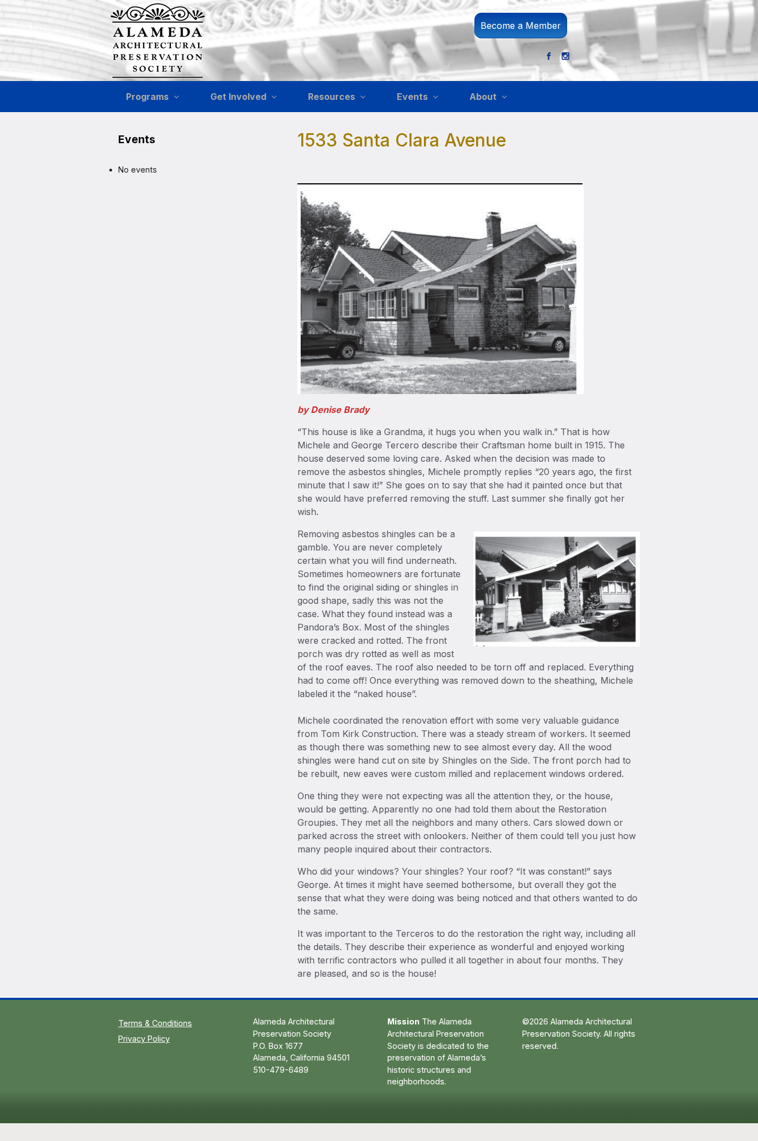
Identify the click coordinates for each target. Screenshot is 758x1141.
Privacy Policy (144, 1038)
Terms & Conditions (155, 1023)
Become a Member (521, 25)
